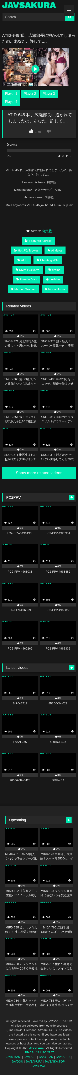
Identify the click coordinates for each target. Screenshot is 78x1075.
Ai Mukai (56, 250)
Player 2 (30, 93)
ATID (24, 260)
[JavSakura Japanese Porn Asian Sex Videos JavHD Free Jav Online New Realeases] (32, 6)
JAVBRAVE (39, 1066)
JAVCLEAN (46, 1057)
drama (56, 269)
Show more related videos (39, 473)
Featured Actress (40, 240)
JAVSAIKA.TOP (55, 1061)
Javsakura (36, 1048)
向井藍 (47, 231)
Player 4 (11, 102)
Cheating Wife (49, 260)
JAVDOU (17, 1061)
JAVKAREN (63, 1057)
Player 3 (49, 93)
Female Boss (28, 279)
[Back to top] (65, 1063)
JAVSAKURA (34, 1061)
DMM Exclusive (29, 269)
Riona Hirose (56, 289)
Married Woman (25, 289)
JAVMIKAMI (13, 1057)
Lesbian (55, 279)
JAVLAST (30, 1057)
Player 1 (11, 93)
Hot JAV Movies (28, 250)
